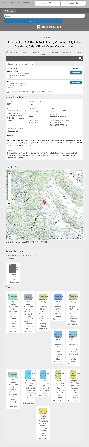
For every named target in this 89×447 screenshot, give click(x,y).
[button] (44, 202)
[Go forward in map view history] (9, 207)
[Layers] (78, 174)
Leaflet (53, 238)
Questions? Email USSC (19, 92)
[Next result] (53, 37)
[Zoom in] (9, 173)
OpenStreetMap (69, 238)
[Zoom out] (9, 198)
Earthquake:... (13, 282)
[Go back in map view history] (9, 210)
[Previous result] (36, 37)
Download (76, 72)
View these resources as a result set (22, 255)
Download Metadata (42, 92)
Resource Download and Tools (20, 64)
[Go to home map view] (9, 203)
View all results (45, 37)
